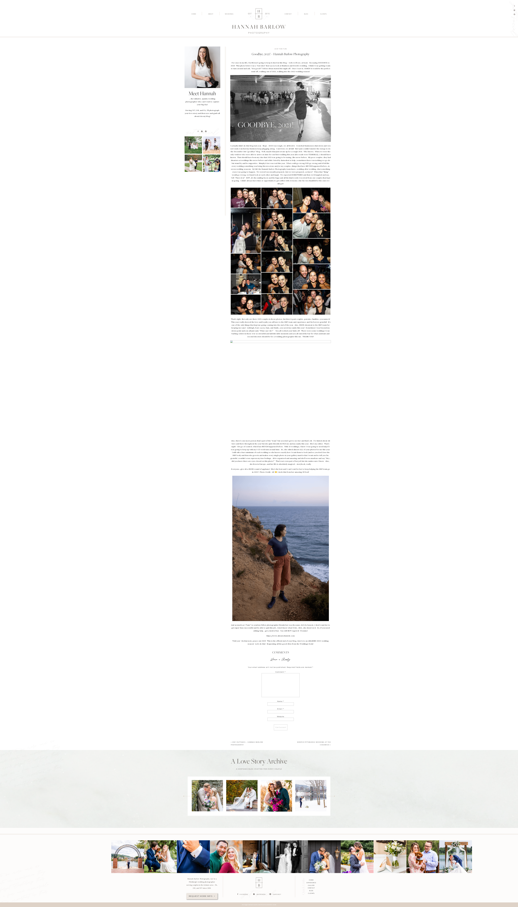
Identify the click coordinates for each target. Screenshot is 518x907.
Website (280, 717)
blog (311, 890)
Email (280, 709)
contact (311, 888)
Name (280, 701)
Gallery (311, 885)
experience (311, 882)
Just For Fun (281, 49)
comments (280, 652)
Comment (280, 672)
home (311, 880)
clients (311, 893)
